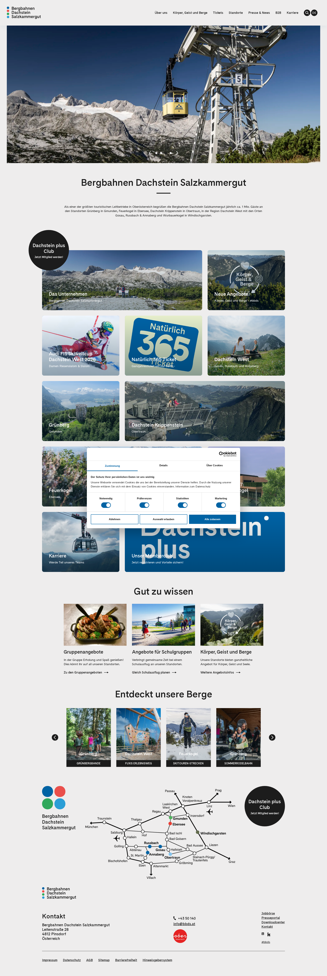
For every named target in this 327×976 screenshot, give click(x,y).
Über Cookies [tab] (214, 465)
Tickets (218, 12)
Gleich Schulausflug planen (151, 672)
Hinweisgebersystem (157, 960)
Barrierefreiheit (126, 960)
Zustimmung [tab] (112, 465)
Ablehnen (114, 519)
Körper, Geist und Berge (190, 12)
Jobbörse (268, 913)
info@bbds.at (184, 924)
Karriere (292, 12)
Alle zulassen (212, 519)
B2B (278, 12)
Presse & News (259, 12)
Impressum (49, 960)
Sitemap (104, 960)
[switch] (144, 505)
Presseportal (270, 918)
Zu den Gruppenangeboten (83, 672)
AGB (89, 960)
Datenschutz (72, 960)
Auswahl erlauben (163, 519)
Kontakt (267, 926)
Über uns (161, 12)
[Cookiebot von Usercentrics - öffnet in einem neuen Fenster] (221, 454)
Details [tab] (163, 465)
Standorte (236, 12)
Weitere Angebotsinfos (217, 672)
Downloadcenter (273, 922)
